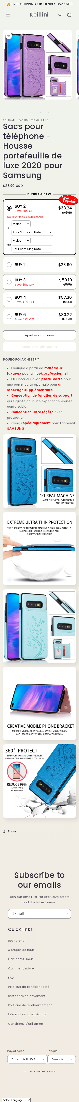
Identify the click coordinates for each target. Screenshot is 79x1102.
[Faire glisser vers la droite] (48, 112)
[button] (8, 14)
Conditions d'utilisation (25, 1024)
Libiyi (52, 1071)
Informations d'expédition (27, 1014)
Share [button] (12, 831)
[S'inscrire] (66, 914)
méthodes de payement (27, 996)
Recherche (16, 941)
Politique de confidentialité (28, 987)
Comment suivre (21, 968)
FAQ (11, 978)
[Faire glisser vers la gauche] (30, 112)
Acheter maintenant (40, 347)
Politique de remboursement (30, 1005)
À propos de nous (21, 950)
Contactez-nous (20, 959)
